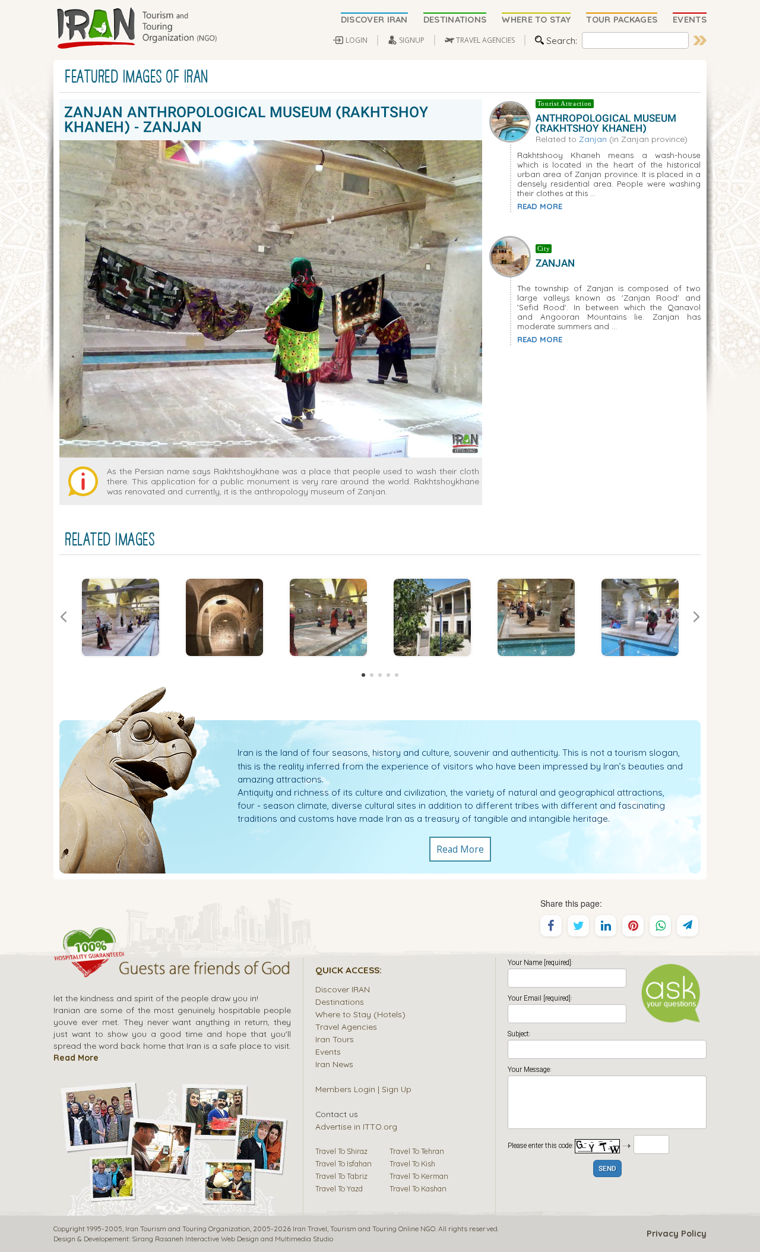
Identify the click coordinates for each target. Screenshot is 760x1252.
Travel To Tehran (417, 1151)
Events (328, 1051)
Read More (460, 849)
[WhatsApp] (660, 925)
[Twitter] (578, 925)
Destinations (339, 1001)
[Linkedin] (605, 925)
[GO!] (700, 40)
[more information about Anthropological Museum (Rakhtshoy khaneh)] (512, 121)
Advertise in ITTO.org (356, 1126)
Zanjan (593, 139)
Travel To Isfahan (343, 1163)
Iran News (334, 1064)
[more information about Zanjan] (512, 255)
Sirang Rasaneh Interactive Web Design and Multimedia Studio (232, 1238)
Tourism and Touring (363, 1228)
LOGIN (357, 40)
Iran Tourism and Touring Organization (187, 1228)
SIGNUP (412, 40)
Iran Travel (310, 1228)
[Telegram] (687, 925)
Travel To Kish (412, 1163)
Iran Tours (334, 1039)
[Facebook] (551, 925)
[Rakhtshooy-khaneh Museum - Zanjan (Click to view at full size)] (120, 617)
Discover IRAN (342, 989)
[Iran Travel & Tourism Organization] (136, 28)
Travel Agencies (346, 1026)
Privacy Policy (677, 1233)
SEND (607, 1169)
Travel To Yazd (339, 1188)
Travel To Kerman (419, 1176)
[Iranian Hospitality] (172, 970)
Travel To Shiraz (341, 1151)
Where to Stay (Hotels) (360, 1014)
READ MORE (539, 206)
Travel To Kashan (418, 1188)
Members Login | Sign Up (363, 1089)
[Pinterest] (633, 925)
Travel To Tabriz (341, 1176)
